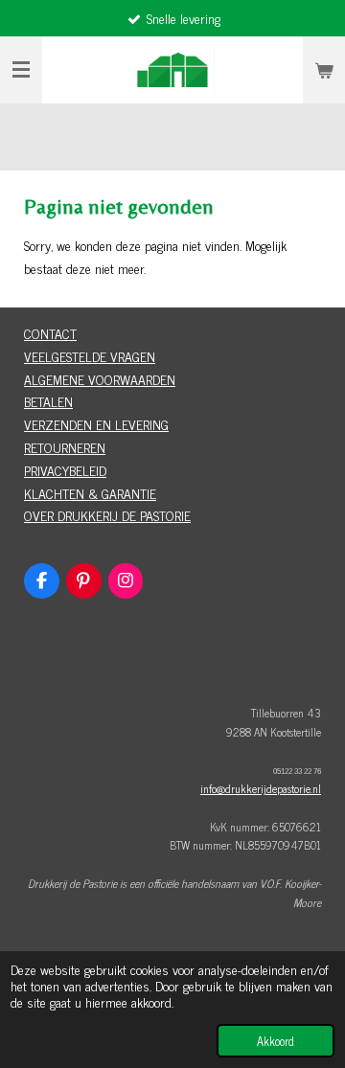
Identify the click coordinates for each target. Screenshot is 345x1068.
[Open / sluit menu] (21, 69)
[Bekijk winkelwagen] (324, 69)
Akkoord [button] (275, 1041)
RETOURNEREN (64, 447)
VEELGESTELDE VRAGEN (89, 356)
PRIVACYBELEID (65, 470)
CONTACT (50, 333)
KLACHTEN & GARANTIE (90, 493)
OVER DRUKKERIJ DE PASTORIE (107, 515)
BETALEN (48, 401)
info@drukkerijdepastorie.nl (260, 788)
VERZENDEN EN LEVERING (96, 424)
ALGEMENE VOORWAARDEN (99, 379)
